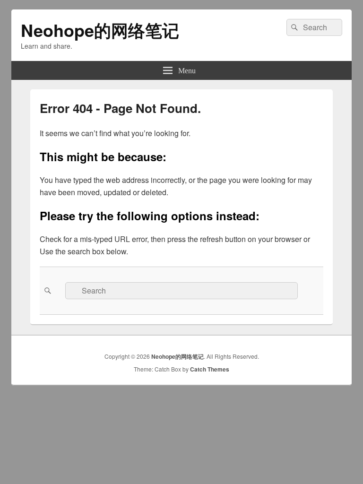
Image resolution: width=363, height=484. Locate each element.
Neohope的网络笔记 (100, 29)
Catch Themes (209, 369)
